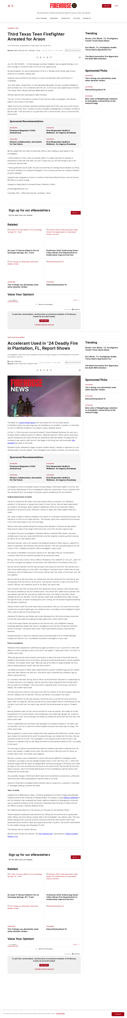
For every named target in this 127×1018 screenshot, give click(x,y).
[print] (80, 57)
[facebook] (37, 57)
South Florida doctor (27, 423)
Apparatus (87, 18)
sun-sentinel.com (46, 834)
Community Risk (13, 28)
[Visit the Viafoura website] (76, 309)
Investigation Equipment (16, 337)
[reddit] (47, 57)
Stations (76, 18)
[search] (12, 5)
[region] (44, 305)
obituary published (70, 798)
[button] (9, 5)
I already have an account (44, 324)
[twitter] (44, 57)
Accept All (118, 1014)
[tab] (13, 300)
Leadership (54, 18)
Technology (65, 18)
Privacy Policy (60, 1013)
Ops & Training (41, 18)
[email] (51, 57)
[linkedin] (41, 57)
